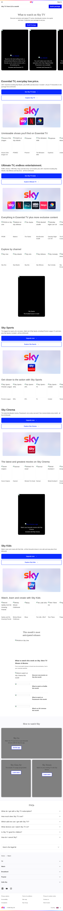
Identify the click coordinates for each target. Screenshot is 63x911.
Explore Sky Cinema (30, 426)
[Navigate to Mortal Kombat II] (53, 472)
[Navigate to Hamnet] (18, 472)
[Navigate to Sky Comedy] (53, 258)
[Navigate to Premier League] (6, 390)
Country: (53, 907)
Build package (55, 6)
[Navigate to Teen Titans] (53, 609)
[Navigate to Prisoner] (30, 144)
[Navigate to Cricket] (53, 390)
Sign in (59, 2)
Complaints (4, 902)
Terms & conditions (27, 896)
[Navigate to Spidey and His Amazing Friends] (6, 609)
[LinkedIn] (2, 888)
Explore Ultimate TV (30, 182)
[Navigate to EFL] (30, 390)
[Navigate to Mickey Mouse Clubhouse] (18, 609)
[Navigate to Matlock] (18, 228)
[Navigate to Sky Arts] (30, 258)
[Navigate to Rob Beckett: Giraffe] (41, 228)
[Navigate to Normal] (41, 472)
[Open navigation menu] (2, 2)
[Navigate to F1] (41, 390)
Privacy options (5, 896)
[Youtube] (7, 888)
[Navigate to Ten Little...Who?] (41, 609)
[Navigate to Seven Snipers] (6, 472)
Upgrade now (30, 338)
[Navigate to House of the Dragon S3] (6, 144)
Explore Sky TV (30, 98)
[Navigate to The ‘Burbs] (30, 228)
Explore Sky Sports (30, 344)
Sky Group (25, 902)
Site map (24, 899)
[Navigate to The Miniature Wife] (41, 144)
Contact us (46, 899)
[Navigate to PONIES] (18, 144)
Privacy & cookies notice (49, 896)
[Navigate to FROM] (6, 228)
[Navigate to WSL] (18, 390)
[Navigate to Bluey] (30, 609)
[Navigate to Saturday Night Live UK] (53, 228)
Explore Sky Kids (30, 562)
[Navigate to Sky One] (6, 258)
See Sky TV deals (30, 92)
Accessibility (4, 899)
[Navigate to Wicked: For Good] (30, 472)
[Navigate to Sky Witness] (41, 258)
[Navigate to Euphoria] (53, 144)
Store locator (46, 902)
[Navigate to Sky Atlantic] (18, 258)
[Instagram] (11, 888)
